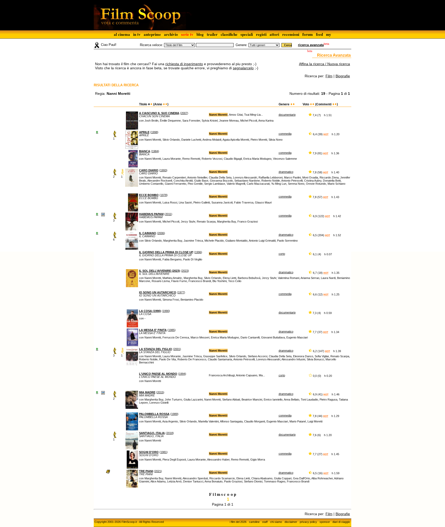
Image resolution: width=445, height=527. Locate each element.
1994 (182, 373)
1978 (163, 195)
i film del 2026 (238, 521)
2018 (170, 433)
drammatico (286, 171)
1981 (163, 452)
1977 (181, 292)
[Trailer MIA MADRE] (103, 392)
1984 (155, 151)
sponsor (325, 521)
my (328, 34)
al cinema (122, 34)
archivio (171, 34)
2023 (185, 270)
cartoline (254, 521)
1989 (174, 413)
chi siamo (276, 521)
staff (265, 521)
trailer (212, 34)
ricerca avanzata (311, 45)
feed (319, 34)
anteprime (152, 34)
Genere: (241, 45)
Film (329, 76)
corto (282, 253)
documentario (287, 114)
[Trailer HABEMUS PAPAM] (103, 214)
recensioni (290, 34)
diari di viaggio (341, 521)
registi (261, 34)
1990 (166, 310)
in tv (137, 34)
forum (307, 34)
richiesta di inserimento (184, 64)
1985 (171, 330)
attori (274, 34)
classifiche (229, 34)
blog (200, 34)
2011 (168, 214)
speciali (247, 34)
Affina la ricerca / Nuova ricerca (324, 64)
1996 (198, 252)
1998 (154, 132)
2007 (184, 113)
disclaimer (291, 521)
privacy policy (308, 521)
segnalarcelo (243, 68)
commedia (285, 133)
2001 (177, 349)
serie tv (187, 34)
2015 (160, 392)
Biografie (343, 76)
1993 (163, 170)
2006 (161, 233)
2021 (158, 471)
